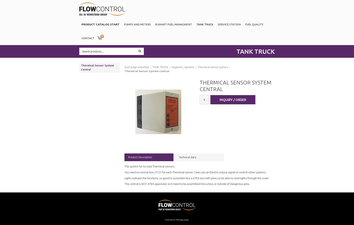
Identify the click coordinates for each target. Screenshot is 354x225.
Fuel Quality (254, 24)
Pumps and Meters (137, 24)
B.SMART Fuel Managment (173, 24)
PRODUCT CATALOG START (100, 24)
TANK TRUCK (204, 24)
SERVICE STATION (229, 24)
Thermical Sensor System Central (97, 67)
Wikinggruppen (182, 220)
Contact (87, 38)
